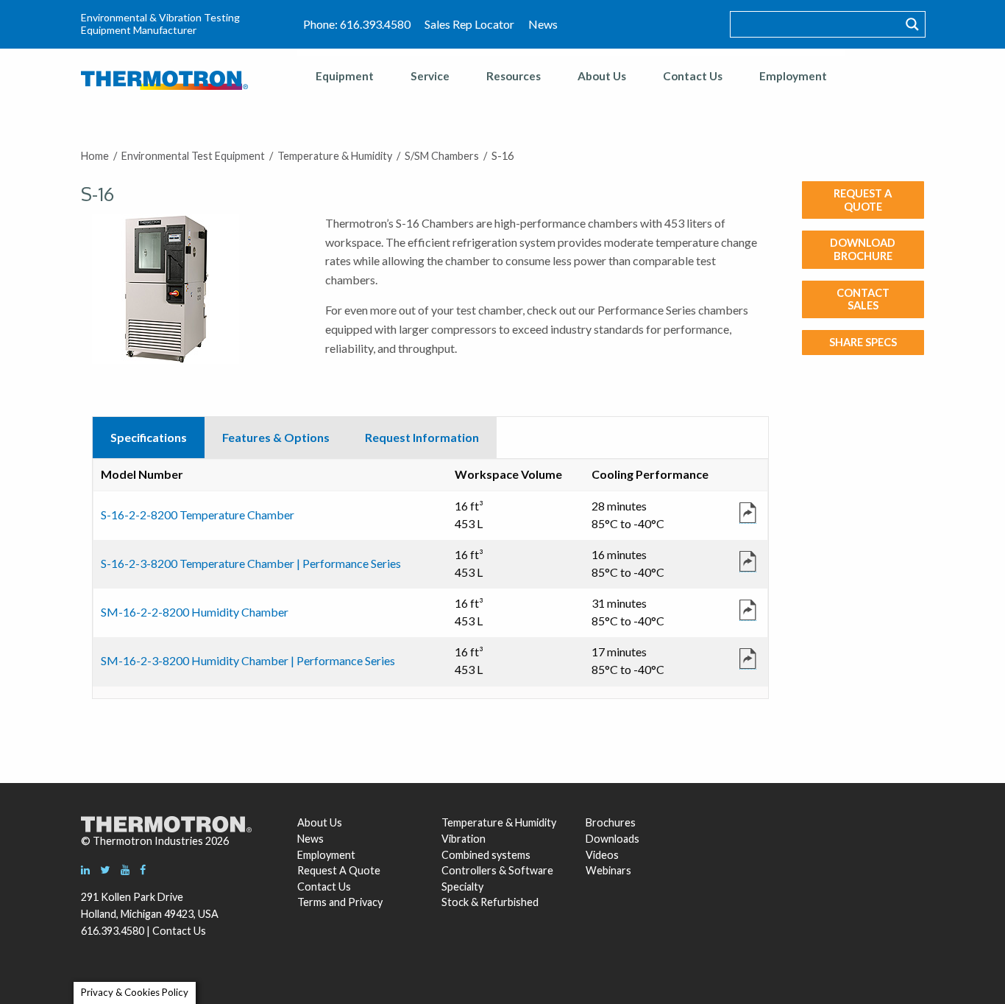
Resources (513, 76)
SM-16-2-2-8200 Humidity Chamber (194, 612)
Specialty (462, 886)
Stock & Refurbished (490, 902)
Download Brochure (862, 249)
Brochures (611, 822)
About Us (602, 76)
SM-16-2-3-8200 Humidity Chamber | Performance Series (248, 660)
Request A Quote (338, 870)
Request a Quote (863, 199)
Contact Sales (863, 299)
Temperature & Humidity (498, 822)
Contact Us (692, 76)
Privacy (365, 902)
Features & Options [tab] (276, 437)
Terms (312, 902)
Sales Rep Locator (469, 24)
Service (430, 76)
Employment (793, 76)
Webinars (608, 870)
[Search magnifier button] (912, 24)
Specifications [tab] (148, 437)
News (543, 24)
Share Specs (863, 341)
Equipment (345, 76)
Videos (602, 855)
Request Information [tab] (422, 437)
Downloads (611, 838)
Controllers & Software (497, 870)
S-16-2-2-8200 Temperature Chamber (197, 515)
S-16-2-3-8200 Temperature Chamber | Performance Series (251, 563)
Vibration (463, 838)
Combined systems (485, 855)
